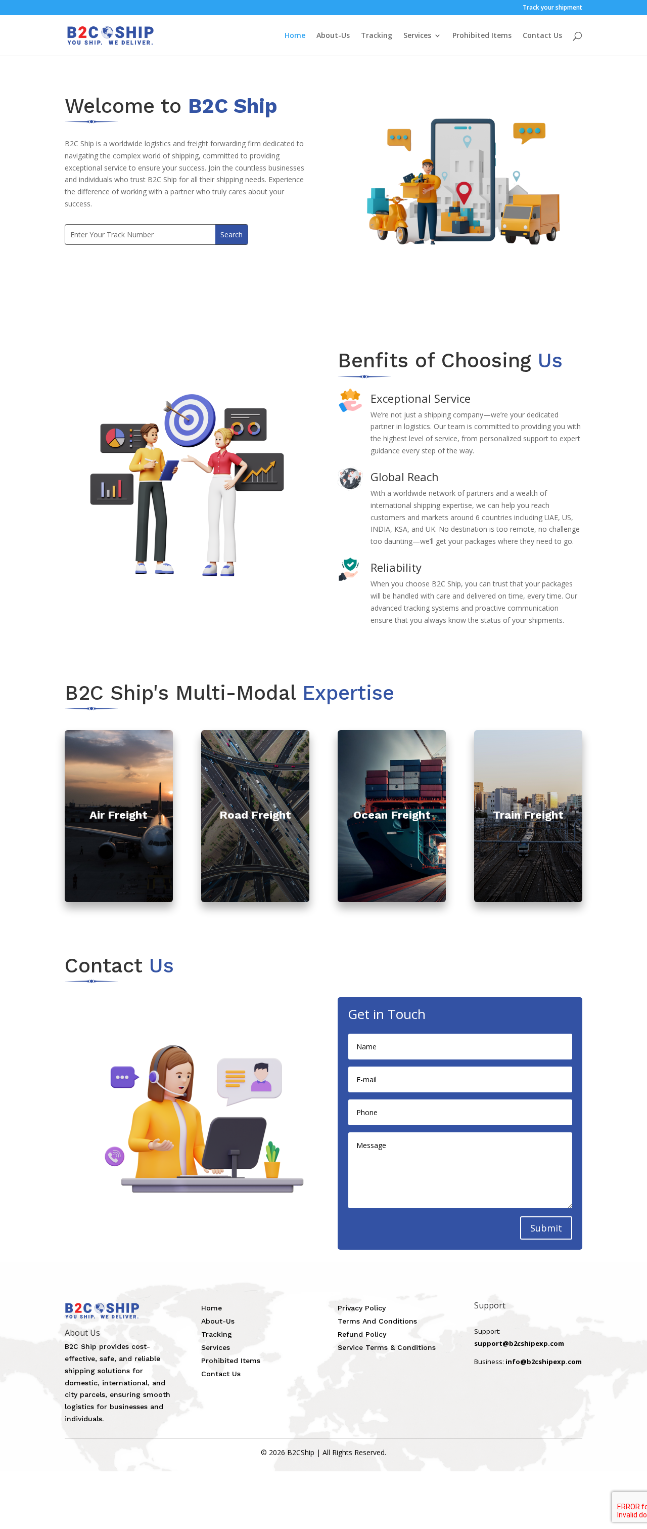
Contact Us (542, 36)
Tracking (376, 36)
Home (295, 36)
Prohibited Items (482, 36)
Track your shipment (552, 8)
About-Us (333, 36)
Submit (546, 1228)
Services (417, 36)
